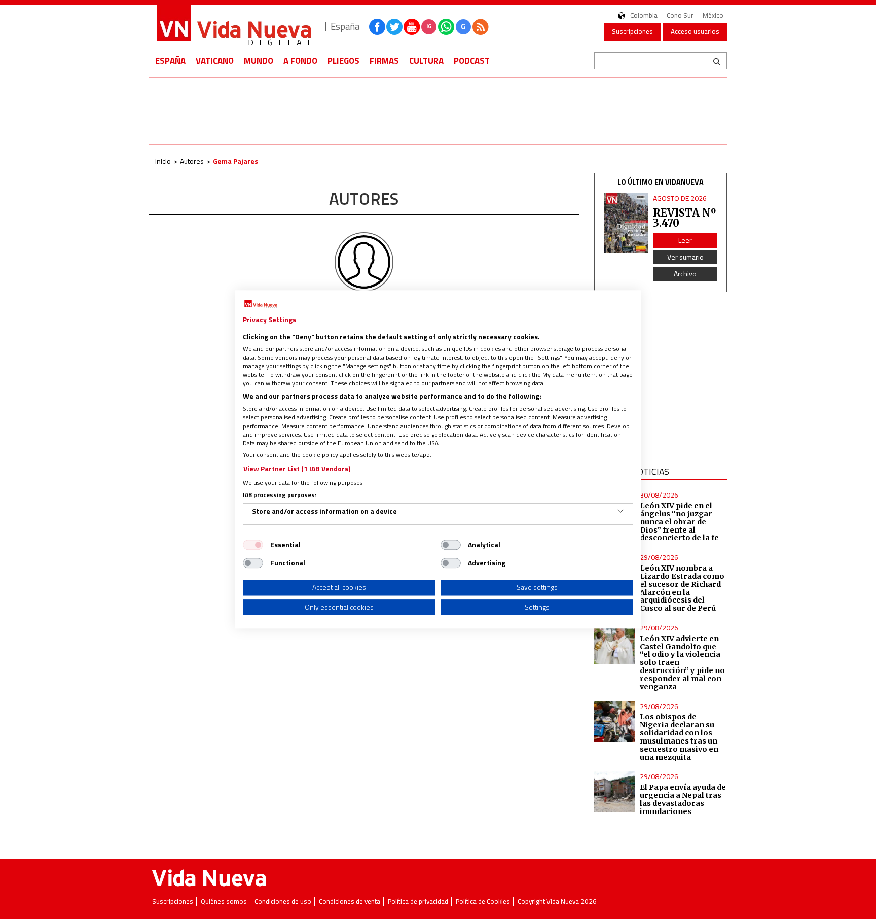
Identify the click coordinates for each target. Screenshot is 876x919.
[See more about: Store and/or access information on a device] (620, 511)
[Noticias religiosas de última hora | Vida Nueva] (233, 26)
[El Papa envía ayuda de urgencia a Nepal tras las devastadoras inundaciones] (614, 791)
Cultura (426, 60)
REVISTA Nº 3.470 (684, 217)
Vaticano (215, 60)
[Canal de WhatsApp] (446, 26)
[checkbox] (253, 545)
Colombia (644, 15)
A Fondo (300, 60)
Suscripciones (632, 31)
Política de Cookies (483, 901)
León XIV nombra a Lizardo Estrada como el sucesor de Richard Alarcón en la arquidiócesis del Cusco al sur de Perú (682, 588)
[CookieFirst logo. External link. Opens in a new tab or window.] (261, 304)
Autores (192, 161)
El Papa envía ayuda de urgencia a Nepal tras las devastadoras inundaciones (683, 799)
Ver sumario (685, 257)
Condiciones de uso (282, 901)
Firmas (384, 60)
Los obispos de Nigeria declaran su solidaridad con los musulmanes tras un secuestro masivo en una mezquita (679, 736)
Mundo (258, 60)
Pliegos (343, 60)
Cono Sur (680, 15)
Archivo (685, 273)
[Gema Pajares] (364, 261)
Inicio (163, 161)
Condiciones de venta (349, 901)
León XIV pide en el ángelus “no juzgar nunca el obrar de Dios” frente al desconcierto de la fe (679, 521)
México (713, 15)
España (170, 60)
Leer (685, 240)
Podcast (472, 60)
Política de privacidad (418, 901)
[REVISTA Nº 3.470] (626, 223)
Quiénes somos (224, 901)
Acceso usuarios (695, 31)
